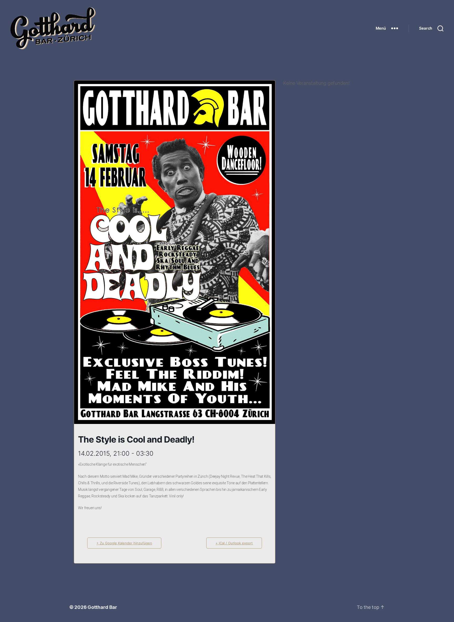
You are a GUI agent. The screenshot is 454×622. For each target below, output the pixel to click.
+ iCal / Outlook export (234, 543)
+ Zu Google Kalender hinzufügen (124, 543)
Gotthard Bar (102, 607)
